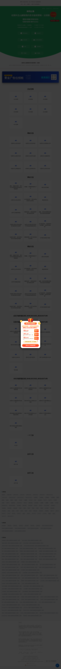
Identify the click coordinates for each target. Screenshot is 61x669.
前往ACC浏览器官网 (30, 345)
